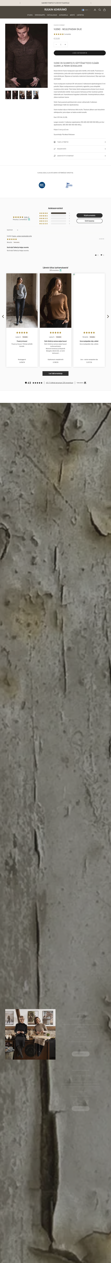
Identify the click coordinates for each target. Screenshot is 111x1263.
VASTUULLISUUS (52, 15)
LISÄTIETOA (80, 15)
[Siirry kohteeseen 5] (36, 94)
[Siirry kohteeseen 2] (15, 94)
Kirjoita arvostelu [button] (89, 215)
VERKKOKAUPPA (40, 15)
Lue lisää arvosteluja (55, 373)
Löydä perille (80, 1054)
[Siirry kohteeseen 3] (22, 94)
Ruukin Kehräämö (59, 25)
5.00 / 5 (26, 217)
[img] (12, 239)
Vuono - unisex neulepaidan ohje (22, 236)
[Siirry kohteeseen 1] (8, 94)
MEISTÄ (72, 15)
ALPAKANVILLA (63, 15)
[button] (59, 34)
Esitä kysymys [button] (89, 221)
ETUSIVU (30, 15)
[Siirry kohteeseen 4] (29, 94)
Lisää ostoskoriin (80, 53)
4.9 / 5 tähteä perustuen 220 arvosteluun (59, 383)
